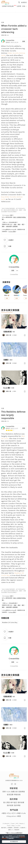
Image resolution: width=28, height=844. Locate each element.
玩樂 (2, 22)
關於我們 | (4, 827)
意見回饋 (10, 794)
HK (18, 823)
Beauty (22, 823)
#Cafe (23, 813)
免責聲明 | (11, 827)
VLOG (8, 791)
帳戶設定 (13, 802)
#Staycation (11, 816)
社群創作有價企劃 (8, 6)
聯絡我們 (17, 829)
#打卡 (13, 813)
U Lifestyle (7, 823)
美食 (19, 224)
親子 (23, 224)
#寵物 (4, 813)
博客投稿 (17, 794)
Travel (13, 823)
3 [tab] (15, 12)
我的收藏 (21, 802)
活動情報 (15, 226)
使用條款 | (17, 827)
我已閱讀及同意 (14, 841)
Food (9, 825)
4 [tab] (17, 12)
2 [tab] (13, 12)
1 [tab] (10, 12)
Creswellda (10, 40)
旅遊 (15, 224)
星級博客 (21, 791)
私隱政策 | (23, 827)
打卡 (11, 224)
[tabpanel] (14, 10)
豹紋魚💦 (16, 295)
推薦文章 (14, 791)
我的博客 (17, 805)
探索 (4, 791)
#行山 (9, 813)
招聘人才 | (11, 829)
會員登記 (24, 2)
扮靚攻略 (8, 226)
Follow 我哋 (12, 231)
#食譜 (18, 813)
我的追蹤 (10, 805)
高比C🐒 (6, 295)
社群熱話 (20, 6)
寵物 (3, 226)
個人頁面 (6, 802)
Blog (14, 825)
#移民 (19, 816)
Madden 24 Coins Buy (9, 622)
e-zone (18, 825)
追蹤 (23, 41)
